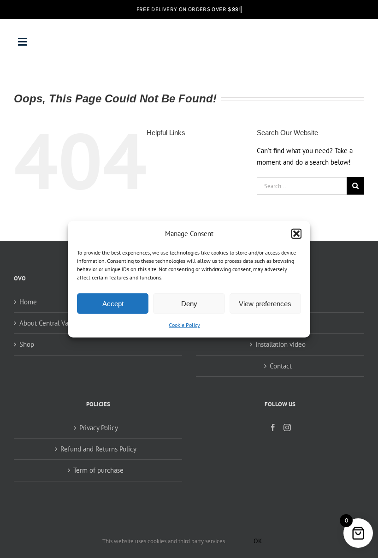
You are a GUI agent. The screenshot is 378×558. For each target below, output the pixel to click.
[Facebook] (273, 427)
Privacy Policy (98, 427)
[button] (296, 233)
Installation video (280, 344)
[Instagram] (287, 427)
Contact (281, 366)
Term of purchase (98, 470)
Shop (26, 344)
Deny (189, 304)
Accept (113, 304)
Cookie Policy (184, 324)
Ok (258, 541)
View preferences (265, 304)
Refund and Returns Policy (98, 449)
